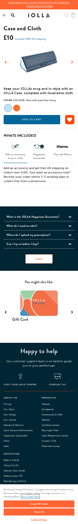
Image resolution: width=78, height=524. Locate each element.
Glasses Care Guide (14, 470)
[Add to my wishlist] (69, 119)
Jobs (6, 446)
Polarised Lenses (51, 446)
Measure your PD (13, 475)
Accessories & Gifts (52, 414)
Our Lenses (10, 419)
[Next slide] (72, 62)
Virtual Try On (11, 465)
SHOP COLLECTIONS (39, 6)
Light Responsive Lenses (55, 435)
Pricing (7, 404)
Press (6, 440)
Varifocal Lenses (50, 425)
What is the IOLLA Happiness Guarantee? (33, 217)
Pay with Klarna (62, 154)
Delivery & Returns (14, 425)
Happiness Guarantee (39, 156)
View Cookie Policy (30, 496)
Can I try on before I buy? (22, 244)
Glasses (46, 404)
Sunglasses (48, 409)
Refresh (46, 419)
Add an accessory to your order (15, 156)
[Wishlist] (66, 15)
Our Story (9, 409)
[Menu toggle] (4, 15)
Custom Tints (49, 440)
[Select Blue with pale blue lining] (8, 108)
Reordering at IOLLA (15, 481)
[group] (39, 62)
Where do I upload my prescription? (28, 235)
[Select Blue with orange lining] (16, 108)
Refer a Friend (11, 460)
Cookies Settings (39, 519)
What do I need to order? (22, 226)
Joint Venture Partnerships (18, 430)
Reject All (39, 512)
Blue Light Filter (50, 430)
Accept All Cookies (39, 504)
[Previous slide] (6, 62)
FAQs (39, 259)
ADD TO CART (32, 119)
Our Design (10, 414)
